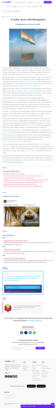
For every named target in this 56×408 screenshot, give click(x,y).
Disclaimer (6, 392)
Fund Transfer (45, 366)
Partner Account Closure (36, 376)
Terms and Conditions (44, 376)
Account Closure (36, 373)
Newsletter (9, 11)
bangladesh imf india (26, 11)
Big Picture (25, 370)
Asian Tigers (28, 150)
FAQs (43, 365)
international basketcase (30, 108)
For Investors (30, 2)
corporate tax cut (6, 146)
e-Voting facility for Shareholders (10, 395)
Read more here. (18, 309)
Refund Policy (45, 373)
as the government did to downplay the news (30, 86)
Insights (24, 365)
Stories (24, 368)
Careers (34, 368)
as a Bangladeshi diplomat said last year (25, 90)
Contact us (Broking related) (46, 369)
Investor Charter (31, 404)
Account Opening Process (36, 366)
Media (40, 6)
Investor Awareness (37, 404)
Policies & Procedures (43, 404)
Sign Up (47, 2)
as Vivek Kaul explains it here (30, 81)
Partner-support (35, 371)
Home (8, 6)
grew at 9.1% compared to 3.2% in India (12, 141)
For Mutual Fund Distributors (19, 2)
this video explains (7, 132)
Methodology (35, 370)
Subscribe (40, 348)
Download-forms (36, 378)
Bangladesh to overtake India (27, 74)
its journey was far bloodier (9, 100)
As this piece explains (31, 125)
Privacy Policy (45, 371)
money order (17, 11)
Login (38, 2)
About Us (29, 6)
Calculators (35, 6)
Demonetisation (42, 144)
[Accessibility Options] (53, 405)
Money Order (26, 366)
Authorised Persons (36, 380)
